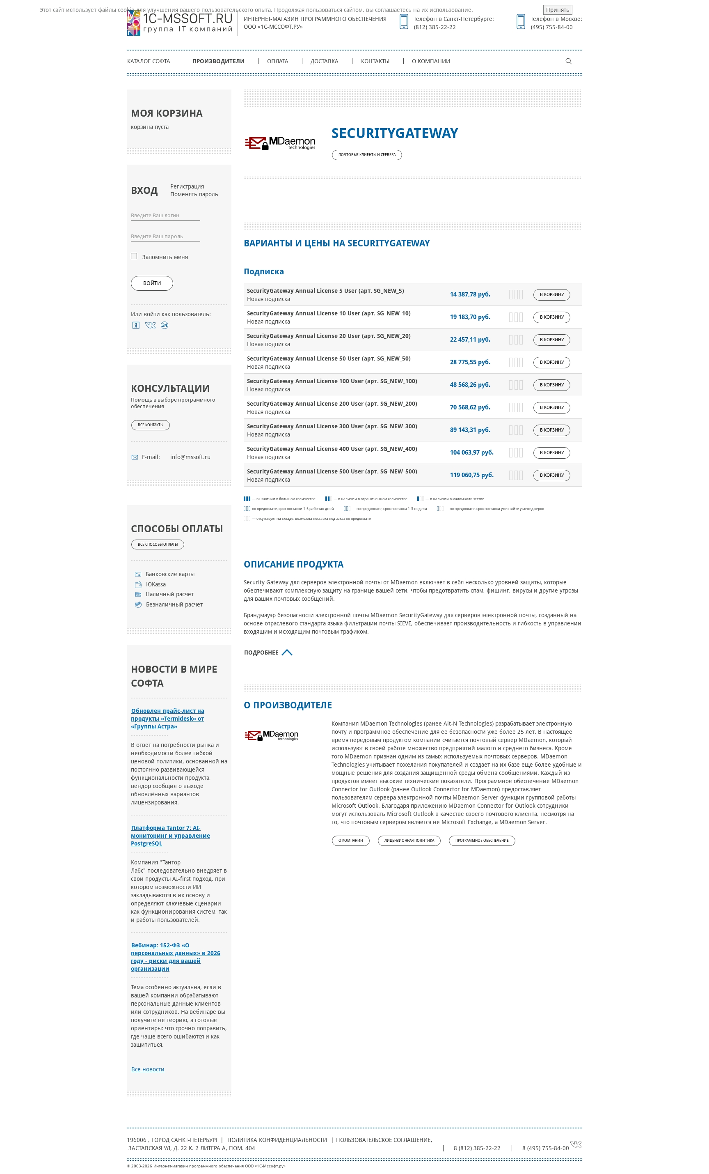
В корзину (552, 294)
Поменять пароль (194, 194)
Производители (218, 61)
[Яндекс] (136, 325)
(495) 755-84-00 (552, 27)
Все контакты (150, 425)
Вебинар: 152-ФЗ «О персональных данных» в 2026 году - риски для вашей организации (175, 957)
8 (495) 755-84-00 (545, 1148)
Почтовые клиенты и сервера (367, 155)
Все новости (148, 1069)
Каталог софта (148, 61)
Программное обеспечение (482, 841)
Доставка (324, 61)
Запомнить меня (165, 257)
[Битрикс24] (165, 325)
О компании (431, 61)
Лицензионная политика (409, 841)
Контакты (375, 61)
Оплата (277, 61)
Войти (152, 283)
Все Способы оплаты (158, 544)
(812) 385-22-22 (435, 27)
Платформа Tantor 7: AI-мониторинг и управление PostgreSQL (170, 836)
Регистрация (187, 186)
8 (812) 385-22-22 (477, 1148)
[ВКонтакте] (150, 325)
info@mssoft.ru (190, 457)
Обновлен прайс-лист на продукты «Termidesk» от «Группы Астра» (167, 719)
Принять (557, 10)
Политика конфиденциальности (277, 1140)
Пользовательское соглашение (383, 1140)
